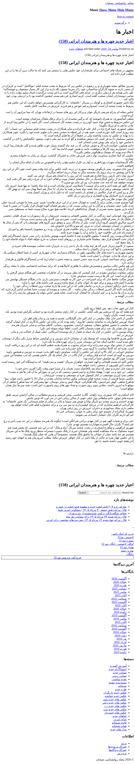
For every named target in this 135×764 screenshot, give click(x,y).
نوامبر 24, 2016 (109, 48)
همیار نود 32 (127, 547)
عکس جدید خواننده (116, 695)
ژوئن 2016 (121, 635)
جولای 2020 (120, 608)
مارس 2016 (120, 645)
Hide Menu (125, 10)
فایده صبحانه (119, 722)
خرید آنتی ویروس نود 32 (67, 557)
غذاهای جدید (76, 48)
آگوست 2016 (119, 628)
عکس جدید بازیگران (115, 692)
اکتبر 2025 (121, 595)
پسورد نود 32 (126, 540)
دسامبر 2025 (119, 588)
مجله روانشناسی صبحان (119, 3)
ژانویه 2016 (120, 652)
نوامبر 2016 (120, 618)
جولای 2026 (120, 581)
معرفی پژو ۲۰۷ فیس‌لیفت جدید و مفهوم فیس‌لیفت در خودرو (91, 506)
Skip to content (125, 16)
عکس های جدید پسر (115, 699)
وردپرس (122, 753)
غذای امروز (120, 719)
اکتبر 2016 (121, 622)
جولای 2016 (120, 632)
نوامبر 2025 (120, 591)
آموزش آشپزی (118, 665)
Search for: (127, 492)
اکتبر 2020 (121, 605)
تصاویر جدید (120, 672)
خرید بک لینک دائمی (122, 533)
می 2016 (121, 638)
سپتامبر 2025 (119, 598)
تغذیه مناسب (119, 679)
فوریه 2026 (120, 585)
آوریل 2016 (120, 642)
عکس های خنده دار (115, 712)
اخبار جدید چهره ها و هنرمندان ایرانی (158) (96, 41)
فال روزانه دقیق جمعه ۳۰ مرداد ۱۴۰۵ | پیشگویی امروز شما (92, 509)
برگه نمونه (121, 22)
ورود (124, 743)
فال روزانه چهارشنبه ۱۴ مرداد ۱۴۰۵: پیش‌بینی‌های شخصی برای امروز (86, 519)
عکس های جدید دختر (114, 702)
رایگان (130, 553)
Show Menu (108, 10)
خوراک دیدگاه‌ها (118, 750)
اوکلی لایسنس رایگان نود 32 (117, 543)
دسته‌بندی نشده (118, 682)
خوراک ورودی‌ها (117, 746)
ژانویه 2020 (120, 612)
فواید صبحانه (119, 726)
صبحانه (122, 685)
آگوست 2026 (119, 578)
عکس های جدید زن (115, 706)
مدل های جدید (118, 729)
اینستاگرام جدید (118, 669)
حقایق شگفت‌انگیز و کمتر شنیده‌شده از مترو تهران (97, 513)
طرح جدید (121, 689)
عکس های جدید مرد (115, 709)
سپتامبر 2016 (119, 625)
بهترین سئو (127, 550)
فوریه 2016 (120, 648)
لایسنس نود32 (126, 537)
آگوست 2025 (119, 601)
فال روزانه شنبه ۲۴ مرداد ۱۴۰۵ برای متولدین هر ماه (96, 516)
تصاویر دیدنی (119, 675)
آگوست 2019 (119, 615)
